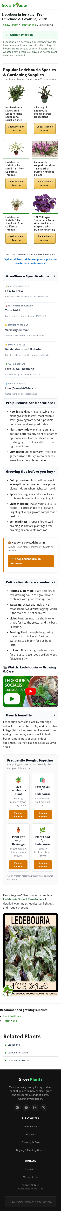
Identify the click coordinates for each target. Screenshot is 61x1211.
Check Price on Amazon (16, 128)
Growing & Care (31, 1142)
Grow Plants (10, 25)
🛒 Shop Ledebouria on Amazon (26, 561)
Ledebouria (13, 1044)
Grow (30, 1079)
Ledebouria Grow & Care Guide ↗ (23, 899)
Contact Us (31, 1169)
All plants (30, 1134)
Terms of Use (30, 1177)
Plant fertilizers (12, 1016)
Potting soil (10, 1021)
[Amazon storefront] (43, 1107)
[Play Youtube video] (30, 691)
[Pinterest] (17, 1107)
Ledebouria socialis (17, 1052)
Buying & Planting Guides (30, 1150)
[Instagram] (35, 1107)
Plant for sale (28, 25)
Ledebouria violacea (18, 1060)
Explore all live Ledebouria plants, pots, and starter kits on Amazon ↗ (31, 261)
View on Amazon (18, 814)
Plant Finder (30, 1126)
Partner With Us (30, 1186)
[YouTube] (26, 1107)
